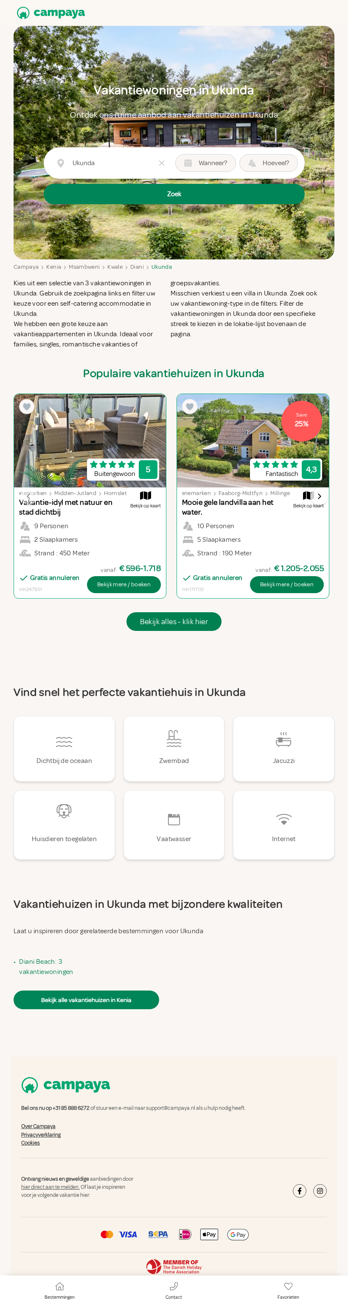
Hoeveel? (276, 163)
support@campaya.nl (170, 1108)
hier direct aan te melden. (50, 1187)
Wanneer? (213, 163)
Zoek (174, 194)
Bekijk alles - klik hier (174, 621)
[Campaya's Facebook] (299, 1191)
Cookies (30, 1143)
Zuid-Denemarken (187, 493)
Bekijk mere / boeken (124, 584)
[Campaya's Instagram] (320, 1191)
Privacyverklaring (41, 1134)
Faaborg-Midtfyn (241, 493)
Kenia (53, 266)
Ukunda (162, 266)
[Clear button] (161, 163)
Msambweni (84, 266)
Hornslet (115, 493)
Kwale (115, 266)
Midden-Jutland (75, 493)
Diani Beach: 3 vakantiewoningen (46, 966)
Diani (137, 266)
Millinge (280, 493)
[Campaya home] (49, 13)
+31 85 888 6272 (71, 1108)
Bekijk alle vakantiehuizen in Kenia (86, 1000)
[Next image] (319, 496)
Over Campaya (38, 1126)
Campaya (26, 266)
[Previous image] (28, 496)
